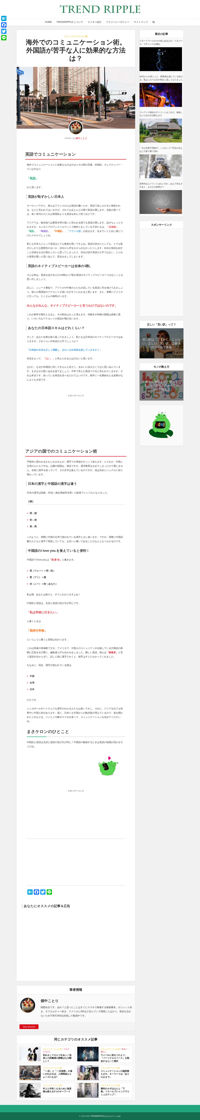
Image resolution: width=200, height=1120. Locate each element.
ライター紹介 (95, 22)
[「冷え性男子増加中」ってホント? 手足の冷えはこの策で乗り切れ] (161, 166)
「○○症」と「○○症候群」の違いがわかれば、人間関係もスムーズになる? (57, 1074)
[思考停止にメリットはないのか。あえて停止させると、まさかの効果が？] (161, 202)
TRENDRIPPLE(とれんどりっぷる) (105, 1116)
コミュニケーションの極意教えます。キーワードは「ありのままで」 (115, 1074)
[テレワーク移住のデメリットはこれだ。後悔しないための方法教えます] (161, 130)
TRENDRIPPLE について (69, 22)
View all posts (29, 1027)
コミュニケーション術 (76, 36)
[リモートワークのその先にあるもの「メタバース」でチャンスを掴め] (161, 59)
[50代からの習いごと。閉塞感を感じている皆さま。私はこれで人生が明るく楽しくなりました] (161, 95)
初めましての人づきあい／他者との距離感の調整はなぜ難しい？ (57, 1058)
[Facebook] (4, 25)
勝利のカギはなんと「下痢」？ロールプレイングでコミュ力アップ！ (115, 1091)
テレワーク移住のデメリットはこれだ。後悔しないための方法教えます (161, 114)
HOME (48, 22)
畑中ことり (81, 138)
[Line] (4, 38)
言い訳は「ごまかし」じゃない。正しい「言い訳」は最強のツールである (161, 343)
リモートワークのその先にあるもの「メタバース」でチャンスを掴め (161, 42)
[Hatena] (4, 18)
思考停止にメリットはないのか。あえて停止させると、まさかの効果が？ (161, 185)
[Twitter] (4, 31)
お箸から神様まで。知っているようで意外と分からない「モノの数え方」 (161, 385)
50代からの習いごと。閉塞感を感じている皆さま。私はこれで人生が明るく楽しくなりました (161, 78)
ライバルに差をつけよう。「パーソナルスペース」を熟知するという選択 (115, 1058)
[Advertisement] (75, 418)
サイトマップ (141, 22)
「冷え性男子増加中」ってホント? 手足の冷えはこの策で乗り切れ (161, 149)
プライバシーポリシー (117, 22)
